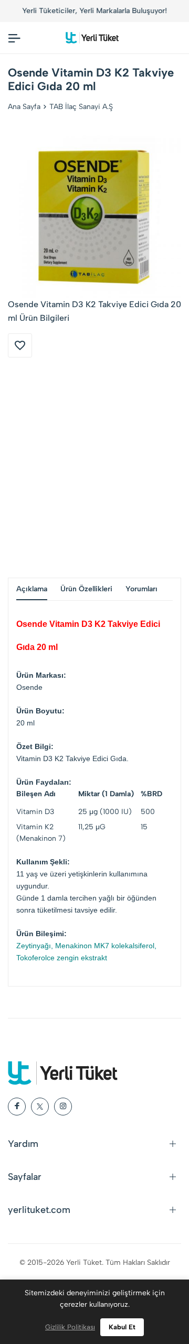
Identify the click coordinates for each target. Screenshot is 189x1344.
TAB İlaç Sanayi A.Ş (81, 106)
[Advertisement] (94, 467)
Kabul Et (122, 1327)
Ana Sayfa (24, 106)
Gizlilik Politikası (70, 1327)
